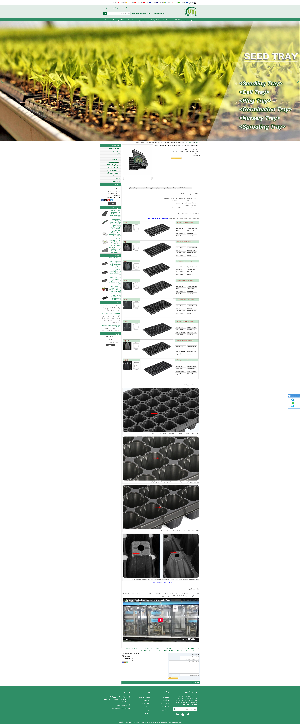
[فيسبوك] (102, 200)
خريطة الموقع (165, 710)
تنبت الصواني (139, 650)
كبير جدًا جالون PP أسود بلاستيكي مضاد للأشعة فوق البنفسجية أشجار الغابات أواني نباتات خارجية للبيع (115, 262)
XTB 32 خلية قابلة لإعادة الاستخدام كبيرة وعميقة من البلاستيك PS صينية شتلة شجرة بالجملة (115, 281)
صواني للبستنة (134, 648)
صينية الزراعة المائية (181, 20)
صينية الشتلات (147, 648)
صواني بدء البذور (179, 650)
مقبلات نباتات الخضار (179, 648)
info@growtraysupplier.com (142, 13)
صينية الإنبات (165, 650)
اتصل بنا (114, 7)
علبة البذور (144, 650)
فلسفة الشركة (165, 706)
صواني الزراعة (158, 650)
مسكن (193, 20)
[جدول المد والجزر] (150, 81)
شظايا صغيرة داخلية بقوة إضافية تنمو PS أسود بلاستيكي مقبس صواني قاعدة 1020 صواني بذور (115, 290)
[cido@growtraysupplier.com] (125, 662)
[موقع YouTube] (108, 200)
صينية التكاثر (128, 648)
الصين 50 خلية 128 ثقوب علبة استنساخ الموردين (161, 582)
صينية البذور (142, 20)
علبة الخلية (141, 648)
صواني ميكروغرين (195, 650)
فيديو (118, 7)
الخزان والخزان (154, 20)
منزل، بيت (197, 142)
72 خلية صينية (154, 648)
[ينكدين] (111, 200)
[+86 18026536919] (123, 662)
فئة (193, 142)
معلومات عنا (125, 7)
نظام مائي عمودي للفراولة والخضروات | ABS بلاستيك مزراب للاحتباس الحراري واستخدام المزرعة (115, 215)
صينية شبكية (131, 20)
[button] (151, 139)
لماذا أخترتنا (166, 700)
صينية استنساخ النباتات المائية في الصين (158, 218)
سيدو (290, 406)
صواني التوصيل (187, 650)
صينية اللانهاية (167, 20)
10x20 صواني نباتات (189, 648)
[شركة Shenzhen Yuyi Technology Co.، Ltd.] (190, 15)
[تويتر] (105, 200)
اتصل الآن (111, 203)
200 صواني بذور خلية (163, 648)
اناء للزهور (121, 20)
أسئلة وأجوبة (107, 7)
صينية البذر (171, 648)
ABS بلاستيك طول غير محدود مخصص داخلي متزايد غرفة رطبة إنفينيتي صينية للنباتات (115, 239)
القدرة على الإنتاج (164, 703)
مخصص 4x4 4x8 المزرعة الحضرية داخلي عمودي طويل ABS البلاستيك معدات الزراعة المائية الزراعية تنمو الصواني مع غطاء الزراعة (115, 249)
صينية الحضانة (171, 650)
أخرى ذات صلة (109, 20)
